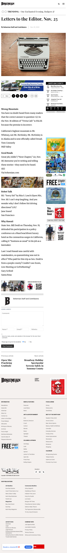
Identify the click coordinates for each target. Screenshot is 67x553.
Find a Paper (4, 431)
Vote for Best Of (5, 437)
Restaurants (49, 408)
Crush (25, 423)
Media (25, 449)
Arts (25, 418)
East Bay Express (10, 488)
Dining (47, 405)
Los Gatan (28, 499)
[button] (59, 4)
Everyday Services (51, 431)
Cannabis (48, 428)
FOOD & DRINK (50, 402)
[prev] (3, 12)
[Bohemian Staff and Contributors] (7, 301)
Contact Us (4, 416)
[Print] (36, 96)
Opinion (26, 451)
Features (26, 405)
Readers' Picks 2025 (51, 418)
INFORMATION (5, 402)
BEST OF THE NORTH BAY (53, 414)
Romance (48, 444)
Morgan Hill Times (30, 501)
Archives (3, 429)
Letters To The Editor (29, 454)
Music (25, 431)
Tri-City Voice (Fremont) (31, 512)
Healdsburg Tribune (30, 491)
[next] (6, 12)
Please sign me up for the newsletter (11, 342)
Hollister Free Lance (30, 493)
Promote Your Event (51, 462)
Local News (27, 408)
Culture (25, 426)
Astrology (26, 444)
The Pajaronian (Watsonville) (32, 509)
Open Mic (26, 457)
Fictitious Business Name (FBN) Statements (14, 532)
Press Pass (27, 459)
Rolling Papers (27, 462)
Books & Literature (29, 420)
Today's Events (50, 457)
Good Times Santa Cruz (12, 491)
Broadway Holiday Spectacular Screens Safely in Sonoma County (33, 364)
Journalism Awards (30, 527)
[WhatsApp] (25, 96)
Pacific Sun (9, 499)
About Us (3, 413)
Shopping (48, 447)
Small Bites (49, 410)
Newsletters (4, 405)
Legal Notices (9, 529)
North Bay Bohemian (11, 496)
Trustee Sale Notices (11, 537)
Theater (26, 436)
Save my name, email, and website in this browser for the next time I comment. (21, 336)
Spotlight (26, 433)
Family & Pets (49, 433)
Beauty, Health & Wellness (53, 426)
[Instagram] (39, 472)
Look (25, 446)
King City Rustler (29, 496)
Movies (25, 428)
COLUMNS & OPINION (30, 440)
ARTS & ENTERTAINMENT (31, 414)
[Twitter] (17, 96)
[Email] (31, 96)
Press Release (5, 421)
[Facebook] (13, 96)
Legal (7, 526)
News (25, 410)
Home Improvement (51, 436)
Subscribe (4, 408)
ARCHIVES (37, 379)
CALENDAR (49, 451)
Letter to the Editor (6, 418)
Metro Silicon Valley (11, 493)
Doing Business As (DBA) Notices (14, 535)
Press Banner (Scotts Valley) (32, 504)
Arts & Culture (49, 420)
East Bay (8, 506)
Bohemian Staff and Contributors (15, 27)
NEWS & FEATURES (29, 402)
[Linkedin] (21, 96)
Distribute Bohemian (6, 434)
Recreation (49, 439)
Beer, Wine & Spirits (51, 423)
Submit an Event (50, 459)
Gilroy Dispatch (29, 488)
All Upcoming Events (51, 454)
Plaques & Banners (6, 439)
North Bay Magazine (11, 509)
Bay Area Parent (10, 504)
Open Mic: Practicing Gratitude (6, 362)
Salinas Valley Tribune (31, 506)
